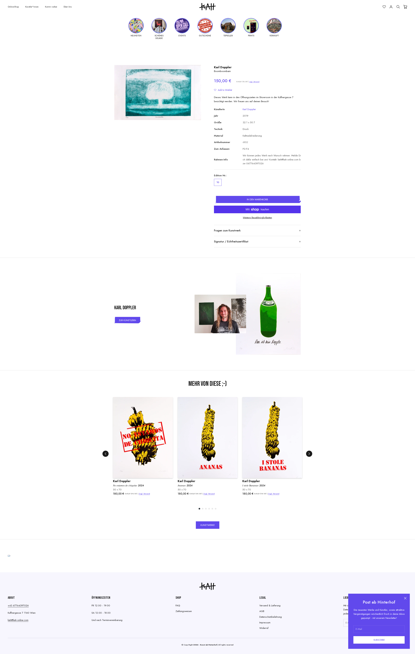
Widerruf (263, 628)
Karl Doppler (222, 67)
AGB (261, 611)
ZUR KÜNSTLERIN (127, 320)
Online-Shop (13, 6)
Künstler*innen (32, 6)
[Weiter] (309, 454)
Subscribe (379, 640)
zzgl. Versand (254, 81)
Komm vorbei (51, 6)
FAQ (178, 605)
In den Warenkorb (257, 199)
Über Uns (68, 6)
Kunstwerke (208, 525)
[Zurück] (105, 454)
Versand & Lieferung (269, 605)
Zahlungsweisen (184, 611)
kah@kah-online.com (18, 620)
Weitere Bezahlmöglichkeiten (257, 217)
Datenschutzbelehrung (270, 617)
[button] (223, 90)
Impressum (264, 622)
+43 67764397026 (18, 605)
